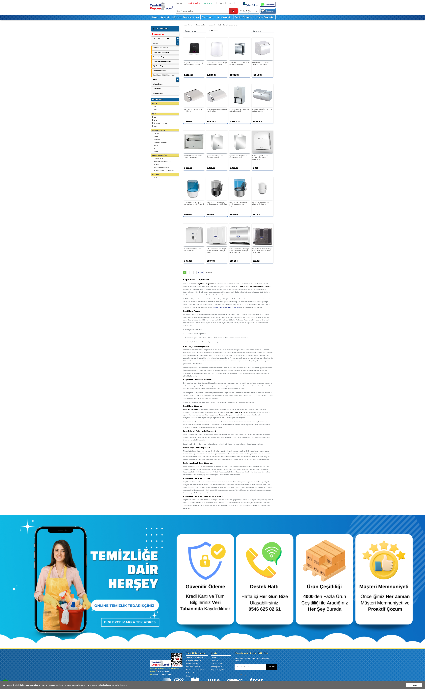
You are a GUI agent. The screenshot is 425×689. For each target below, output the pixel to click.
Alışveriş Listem (216, 667)
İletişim (230, 3)
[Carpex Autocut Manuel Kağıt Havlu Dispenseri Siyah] (194, 49)
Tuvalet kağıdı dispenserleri (164, 170)
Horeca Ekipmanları (265, 17)
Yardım (221, 3)
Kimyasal (165, 17)
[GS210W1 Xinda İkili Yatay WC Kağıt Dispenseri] (262, 95)
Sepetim (268, 10)
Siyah (156, 120)
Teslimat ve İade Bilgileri (195, 657)
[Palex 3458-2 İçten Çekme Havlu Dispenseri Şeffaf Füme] (217, 188)
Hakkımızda (190, 673)
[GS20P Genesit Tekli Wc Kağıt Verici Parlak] (217, 95)
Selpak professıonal (161, 142)
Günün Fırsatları (194, 3)
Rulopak (157, 139)
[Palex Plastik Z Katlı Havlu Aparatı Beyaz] (194, 235)
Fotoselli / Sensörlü (161, 39)
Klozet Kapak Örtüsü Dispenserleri (164, 75)
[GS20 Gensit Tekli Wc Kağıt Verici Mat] (194, 95)
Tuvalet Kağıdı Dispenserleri (162, 61)
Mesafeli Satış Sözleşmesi (195, 670)
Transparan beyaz (160, 123)
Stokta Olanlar (214, 31)
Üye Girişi (214, 660)
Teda (156, 145)
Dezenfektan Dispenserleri (161, 57)
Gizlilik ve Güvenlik (193, 667)
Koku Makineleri (158, 84)
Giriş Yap (247, 11)
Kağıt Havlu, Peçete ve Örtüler (185, 17)
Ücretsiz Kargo (209, 3)
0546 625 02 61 (163, 672)
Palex (156, 136)
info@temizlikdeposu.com (163, 674)
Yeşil (155, 126)
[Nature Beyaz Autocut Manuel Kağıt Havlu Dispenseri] (262, 142)
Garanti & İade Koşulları (194, 660)
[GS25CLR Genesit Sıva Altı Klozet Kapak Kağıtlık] (194, 142)
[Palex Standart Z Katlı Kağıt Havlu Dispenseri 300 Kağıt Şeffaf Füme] (262, 235)
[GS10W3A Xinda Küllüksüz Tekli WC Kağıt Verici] (262, 49)
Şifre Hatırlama (216, 664)
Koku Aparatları (158, 93)
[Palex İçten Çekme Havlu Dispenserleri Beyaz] (262, 188)
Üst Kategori (162, 29)
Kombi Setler (157, 89)
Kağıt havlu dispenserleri (163, 162)
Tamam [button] (414, 685)
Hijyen (155, 79)
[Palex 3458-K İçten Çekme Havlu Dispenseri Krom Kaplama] (240, 188)
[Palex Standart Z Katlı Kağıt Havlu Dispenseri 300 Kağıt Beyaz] (217, 235)
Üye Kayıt (214, 657)
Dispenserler (207, 17)
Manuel (155, 43)
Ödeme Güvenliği (192, 664)
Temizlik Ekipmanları (244, 17)
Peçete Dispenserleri (159, 70)
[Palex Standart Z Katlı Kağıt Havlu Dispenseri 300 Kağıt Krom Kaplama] (240, 235)
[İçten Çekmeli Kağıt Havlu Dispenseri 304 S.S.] (240, 142)
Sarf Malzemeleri (224, 17)
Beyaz (156, 117)
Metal (156, 178)
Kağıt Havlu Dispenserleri (161, 66)
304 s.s (156, 107)
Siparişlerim (180, 3)
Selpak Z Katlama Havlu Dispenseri (226, 307)
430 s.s (156, 110)
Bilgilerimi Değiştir (217, 670)
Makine (154, 17)
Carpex (156, 133)
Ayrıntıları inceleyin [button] (119, 685)
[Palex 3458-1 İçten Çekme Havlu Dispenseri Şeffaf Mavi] (194, 188)
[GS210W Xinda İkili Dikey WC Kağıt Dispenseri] (240, 95)
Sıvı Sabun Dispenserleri (160, 48)
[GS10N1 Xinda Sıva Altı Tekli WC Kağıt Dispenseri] (240, 49)
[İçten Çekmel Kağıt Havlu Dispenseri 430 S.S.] (217, 142)
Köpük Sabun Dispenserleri (161, 52)
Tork (155, 148)
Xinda (156, 151)
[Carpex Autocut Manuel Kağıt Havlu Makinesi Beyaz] (217, 49)
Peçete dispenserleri (161, 167)
